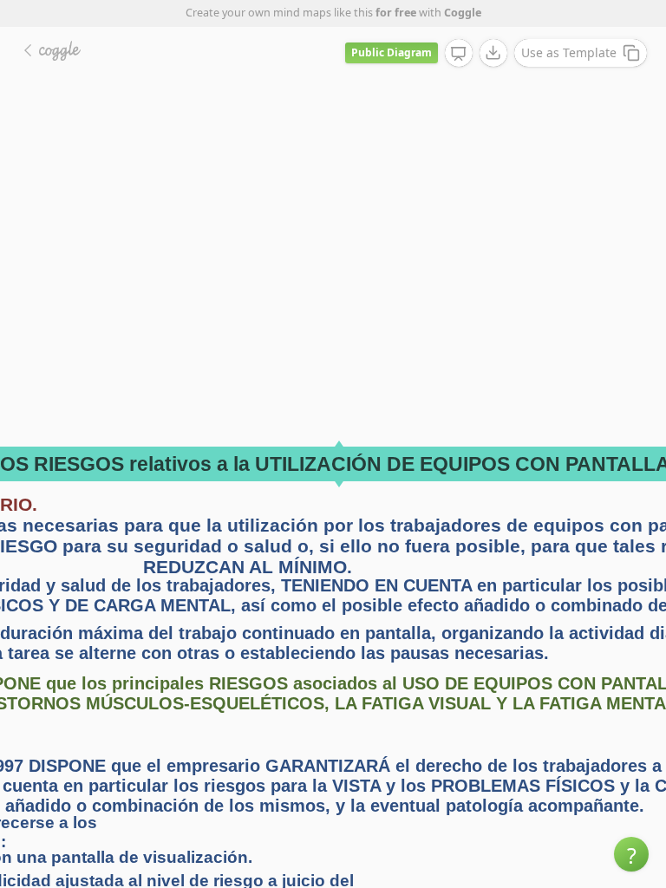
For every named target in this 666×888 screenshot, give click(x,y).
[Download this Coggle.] (493, 53)
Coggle (462, 12)
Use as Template (569, 52)
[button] (631, 854)
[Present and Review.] (459, 54)
